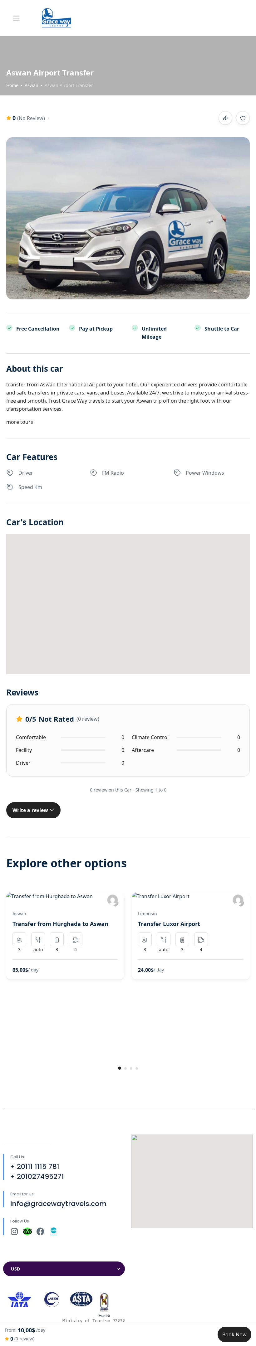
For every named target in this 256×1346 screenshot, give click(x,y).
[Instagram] (14, 1231)
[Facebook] (40, 1231)
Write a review (30, 810)
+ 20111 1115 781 (34, 1166)
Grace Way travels (83, 400)
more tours (19, 422)
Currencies (16, 1255)
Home (12, 85)
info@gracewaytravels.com (58, 1203)
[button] (119, 1068)
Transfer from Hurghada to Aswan (60, 923)
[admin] (112, 899)
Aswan (31, 85)
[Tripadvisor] (27, 1231)
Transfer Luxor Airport (169, 923)
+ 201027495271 (37, 1176)
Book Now (234, 1334)
